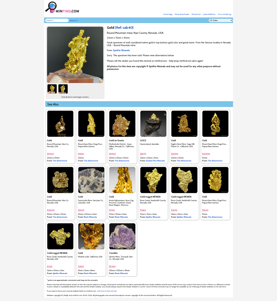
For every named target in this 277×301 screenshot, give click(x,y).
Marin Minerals (90, 217)
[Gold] (75, 82)
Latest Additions (209, 14)
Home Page (168, 14)
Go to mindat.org (224, 14)
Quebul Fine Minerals (155, 161)
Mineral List (196, 14)
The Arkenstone (60, 161)
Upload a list (73, 21)
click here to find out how (107, 291)
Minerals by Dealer (182, 14)
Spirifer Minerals (153, 217)
